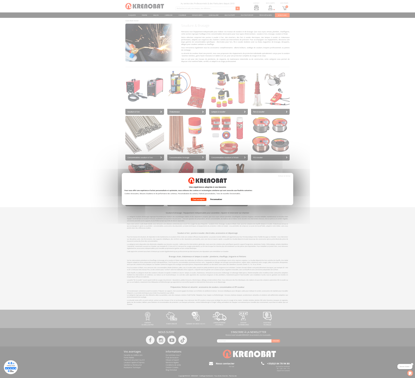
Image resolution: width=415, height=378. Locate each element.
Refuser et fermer (284, 176)
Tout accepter (198, 199)
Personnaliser (216, 199)
